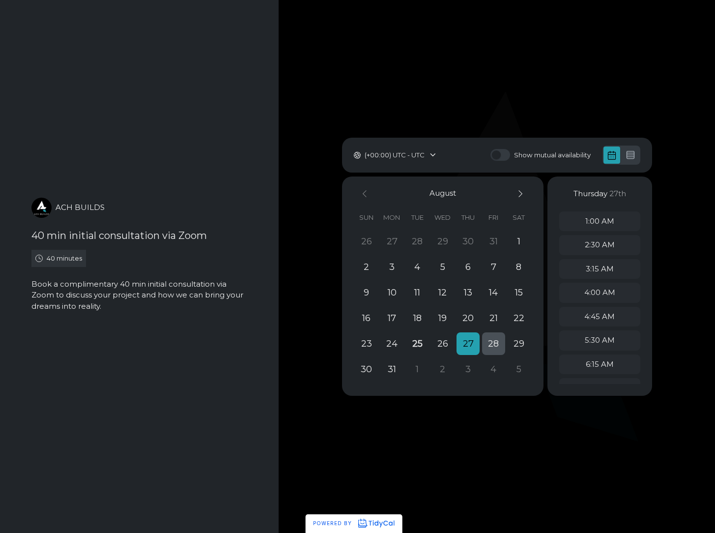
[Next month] (519, 193)
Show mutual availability (552, 155)
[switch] (500, 155)
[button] (468, 343)
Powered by (333, 523)
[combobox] (365, 155)
